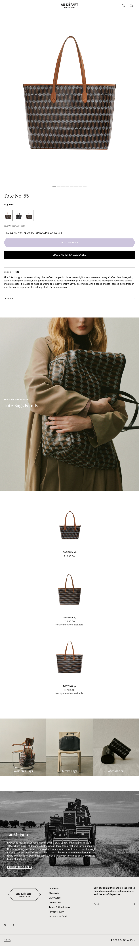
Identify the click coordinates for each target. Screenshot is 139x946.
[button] (123, 5)
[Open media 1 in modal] (69, 97)
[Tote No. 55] (69, 658)
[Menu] (8, 5)
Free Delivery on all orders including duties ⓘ (32, 233)
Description (11, 272)
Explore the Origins (19, 867)
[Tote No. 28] (69, 524)
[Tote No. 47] (69, 589)
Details (8, 298)
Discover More (102, 932)
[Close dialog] (131, 876)
